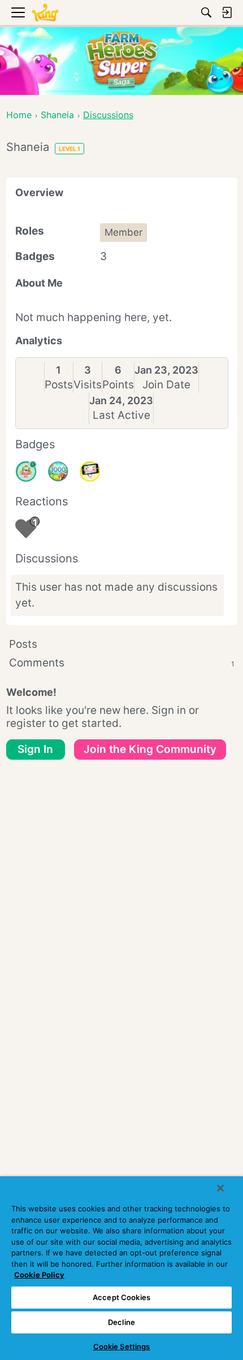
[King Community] (45, 12)
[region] (121, 1268)
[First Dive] (26, 471)
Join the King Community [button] (150, 749)
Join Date (166, 384)
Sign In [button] (35, 749)
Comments (122, 662)
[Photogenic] (90, 471)
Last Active (121, 415)
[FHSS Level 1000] (57, 471)
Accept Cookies (121, 1297)
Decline (121, 1322)
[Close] (220, 1188)
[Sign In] (226, 12)
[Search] (206, 12)
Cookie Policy (39, 1274)
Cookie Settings (121, 1346)
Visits (87, 384)
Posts (59, 384)
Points (118, 384)
